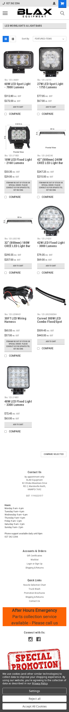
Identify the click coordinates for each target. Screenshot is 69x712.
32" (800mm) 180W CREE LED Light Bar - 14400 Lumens (17, 244)
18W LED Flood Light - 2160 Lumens (18, 161)
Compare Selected (54, 454)
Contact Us (34, 601)
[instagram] (30, 639)
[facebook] (38, 639)
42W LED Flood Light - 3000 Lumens (51, 244)
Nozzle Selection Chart (34, 585)
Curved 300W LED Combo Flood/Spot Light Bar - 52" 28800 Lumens (49, 320)
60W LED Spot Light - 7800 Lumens (17, 85)
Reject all (35, 699)
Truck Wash (34, 589)
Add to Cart (18, 107)
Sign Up (38, 564)
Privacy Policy (39, 683)
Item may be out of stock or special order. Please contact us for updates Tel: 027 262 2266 (18, 186)
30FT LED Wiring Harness (15, 320)
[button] (35, 663)
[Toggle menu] (5, 13)
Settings (34, 691)
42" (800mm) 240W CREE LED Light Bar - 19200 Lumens (50, 161)
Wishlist (35, 559)
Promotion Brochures (34, 593)
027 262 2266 (13, 3)
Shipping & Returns (34, 568)
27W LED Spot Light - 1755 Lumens (50, 85)
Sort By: (26, 38)
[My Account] (54, 3)
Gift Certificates (34, 555)
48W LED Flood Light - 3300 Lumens (18, 403)
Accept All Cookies (34, 706)
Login (29, 564)
